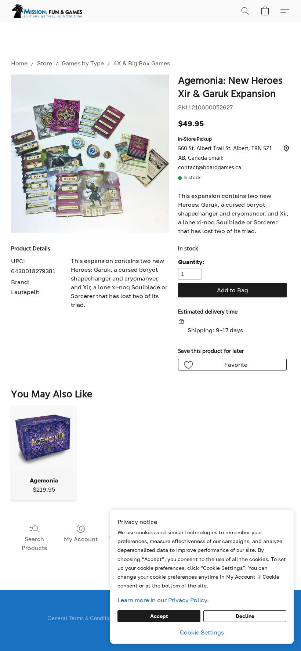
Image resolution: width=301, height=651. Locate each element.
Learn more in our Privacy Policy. (163, 600)
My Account (81, 539)
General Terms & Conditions (81, 618)
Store (44, 63)
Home (19, 63)
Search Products (34, 543)
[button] (47, 11)
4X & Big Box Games (141, 63)
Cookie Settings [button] (202, 632)
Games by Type (83, 63)
